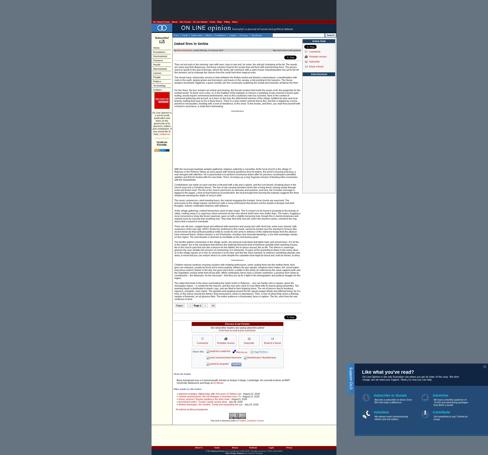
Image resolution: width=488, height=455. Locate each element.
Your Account (185, 22)
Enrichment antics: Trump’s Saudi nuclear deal (203, 402)
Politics (157, 81)
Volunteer (381, 412)
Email (185, 35)
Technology (159, 85)
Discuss (235, 448)
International (160, 69)
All (213, 305)
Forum (212, 22)
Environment (160, 56)
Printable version (318, 56)
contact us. (164, 134)
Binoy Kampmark (184, 50)
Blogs (219, 22)
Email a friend (316, 66)
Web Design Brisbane (235, 453)
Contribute (441, 412)
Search (217, 448)
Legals (232, 35)
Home (156, 48)
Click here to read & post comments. (237, 330)
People (157, 77)
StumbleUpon (268, 357)
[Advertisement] (244, 10)
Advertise (440, 395)
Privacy (244, 35)
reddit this (225, 351)
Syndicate (256, 35)
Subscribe (196, 35)
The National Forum (161, 22)
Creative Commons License (251, 420)
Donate (174, 22)
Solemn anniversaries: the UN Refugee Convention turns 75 (210, 396)
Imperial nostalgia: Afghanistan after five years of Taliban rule (210, 394)
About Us (199, 448)
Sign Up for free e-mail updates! (287, 50)
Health (156, 64)
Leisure (157, 73)
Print (176, 35)
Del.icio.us (241, 352)
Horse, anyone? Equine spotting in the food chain (204, 399)
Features (158, 60)
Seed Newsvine (233, 357)
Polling (226, 22)
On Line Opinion (200, 22)
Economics (159, 52)
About (234, 22)
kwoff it (236, 364)
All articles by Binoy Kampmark (192, 409)
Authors (157, 90)
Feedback (220, 35)
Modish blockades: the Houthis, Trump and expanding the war (211, 404)
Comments (314, 51)
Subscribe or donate (390, 395)
